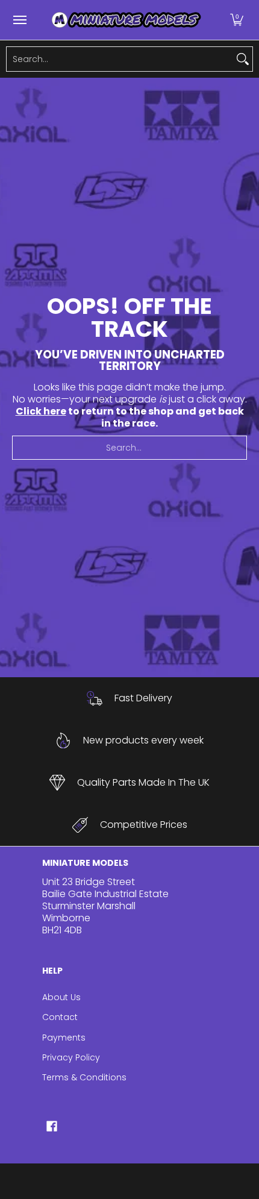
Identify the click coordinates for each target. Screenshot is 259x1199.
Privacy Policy (71, 1057)
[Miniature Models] (126, 20)
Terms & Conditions (84, 1077)
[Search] (242, 59)
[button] (236, 20)
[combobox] (120, 59)
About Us (61, 997)
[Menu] (19, 20)
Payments (64, 1038)
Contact (60, 1017)
